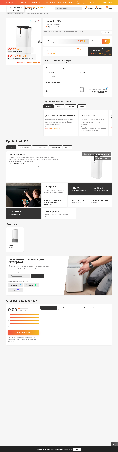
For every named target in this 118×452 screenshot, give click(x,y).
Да (13, 10)
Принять (77, 449)
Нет (18, 10)
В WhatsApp (29, 285)
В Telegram (14, 285)
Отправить (37, 276)
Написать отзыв (24, 332)
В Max (15, 290)
